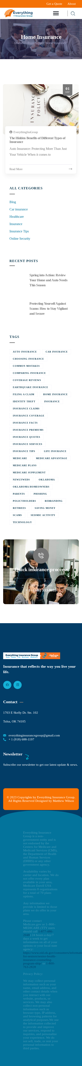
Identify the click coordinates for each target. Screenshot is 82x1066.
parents (19, 494)
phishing (40, 494)
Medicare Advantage (51, 458)
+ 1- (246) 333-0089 (41, 590)
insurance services (27, 444)
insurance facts (25, 423)
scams (17, 515)
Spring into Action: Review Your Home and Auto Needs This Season (48, 280)
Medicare (20, 458)
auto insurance (25, 351)
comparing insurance (29, 373)
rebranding (54, 501)
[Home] (18, 13)
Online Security (19, 238)
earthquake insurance (30, 387)
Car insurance (18, 209)
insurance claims (26, 408)
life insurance (55, 451)
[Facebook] (7, 685)
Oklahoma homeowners (31, 486)
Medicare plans (25, 465)
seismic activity (43, 515)
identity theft (24, 401)
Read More (15, 169)
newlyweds (21, 479)
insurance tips (24, 451)
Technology (22, 522)
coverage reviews (27, 380)
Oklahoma (47, 479)
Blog (12, 202)
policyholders (24, 501)
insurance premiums (28, 430)
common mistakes (26, 366)
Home (18, 43)
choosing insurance (28, 359)
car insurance (57, 351)
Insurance (15, 224)
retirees (19, 508)
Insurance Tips (19, 231)
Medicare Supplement (29, 472)
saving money (45, 508)
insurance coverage (28, 415)
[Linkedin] (17, 685)
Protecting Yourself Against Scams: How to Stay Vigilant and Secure (48, 308)
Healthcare (16, 216)
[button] (56, 13)
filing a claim (23, 394)
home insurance (55, 394)
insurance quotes (26, 437)
